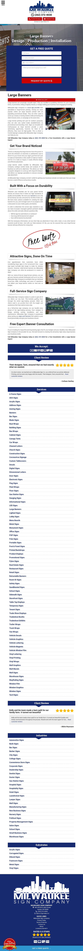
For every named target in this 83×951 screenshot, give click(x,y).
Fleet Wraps (14, 487)
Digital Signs (14, 468)
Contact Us (49, 19)
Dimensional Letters (17, 472)
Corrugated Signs (16, 853)
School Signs (14, 591)
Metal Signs (14, 524)
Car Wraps (13, 442)
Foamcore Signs (16, 861)
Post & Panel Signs (17, 546)
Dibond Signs (14, 857)
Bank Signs (13, 744)
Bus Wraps (13, 431)
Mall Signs (13, 803)
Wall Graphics (15, 665)
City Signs (13, 755)
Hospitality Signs (16, 788)
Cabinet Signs (15, 435)
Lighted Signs (14, 513)
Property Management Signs (21, 822)
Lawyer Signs (14, 799)
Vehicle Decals (15, 635)
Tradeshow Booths (16, 617)
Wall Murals (14, 669)
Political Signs (15, 818)
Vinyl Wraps (14, 661)
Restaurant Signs (16, 569)
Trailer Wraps (14, 624)
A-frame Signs (15, 394)
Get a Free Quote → (41, 948)
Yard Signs (13, 695)
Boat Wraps (14, 424)
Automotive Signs (16, 740)
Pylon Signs (14, 561)
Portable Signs (15, 543)
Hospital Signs (15, 785)
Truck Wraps (14, 628)
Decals (12, 465)
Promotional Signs (16, 557)
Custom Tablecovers (17, 461)
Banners (12, 413)
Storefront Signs (16, 598)
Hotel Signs (14, 792)
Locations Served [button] (41, 928)
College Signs (15, 759)
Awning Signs (14, 409)
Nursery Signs (15, 814)
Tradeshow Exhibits (17, 621)
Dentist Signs (14, 773)
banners (33, 195)
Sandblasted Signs (16, 587)
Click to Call (36, 19)
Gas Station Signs (16, 494)
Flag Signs (13, 483)
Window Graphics (16, 687)
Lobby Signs (14, 517)
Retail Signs (14, 572)
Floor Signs (14, 491)
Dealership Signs (16, 770)
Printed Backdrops (16, 550)
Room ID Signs (15, 580)
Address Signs (15, 405)
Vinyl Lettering (15, 654)
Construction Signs (17, 453)
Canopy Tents (14, 439)
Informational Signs (17, 502)
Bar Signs (13, 416)
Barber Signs (14, 751)
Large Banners (15, 509)
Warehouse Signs (16, 676)
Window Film (14, 684)
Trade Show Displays (17, 613)
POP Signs (13, 535)
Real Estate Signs (16, 565)
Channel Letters (15, 446)
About (41, 926)
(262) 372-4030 (43, 14)
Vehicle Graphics (16, 639)
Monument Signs (16, 528)
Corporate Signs (16, 766)
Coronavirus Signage (17, 457)
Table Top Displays (17, 602)
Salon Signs (14, 825)
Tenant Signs (14, 609)
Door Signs (13, 476)
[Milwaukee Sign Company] (41, 890)
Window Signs (15, 691)
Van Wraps (13, 632)
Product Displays (16, 554)
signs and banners (25, 316)
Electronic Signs (15, 479)
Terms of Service (41, 922)
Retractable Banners (17, 576)
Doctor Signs (14, 777)
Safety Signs (14, 583)
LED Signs (13, 505)
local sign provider (34, 107)
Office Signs (14, 531)
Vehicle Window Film (17, 650)
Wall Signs (13, 673)
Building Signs (15, 427)
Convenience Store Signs (19, 762)
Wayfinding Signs (16, 680)
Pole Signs (13, 539)
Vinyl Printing (14, 658)
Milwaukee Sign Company (42, 918)
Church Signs (14, 450)
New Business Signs (17, 811)
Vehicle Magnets (16, 647)
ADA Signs (13, 398)
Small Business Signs (18, 833)
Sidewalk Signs (15, 595)
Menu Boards (14, 520)
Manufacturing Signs (17, 807)
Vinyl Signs (13, 868)
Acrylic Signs (14, 401)
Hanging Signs (15, 498)
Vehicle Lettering (16, 643)
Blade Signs (14, 420)
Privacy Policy (41, 920)
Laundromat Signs (16, 796)
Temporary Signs (16, 606)
